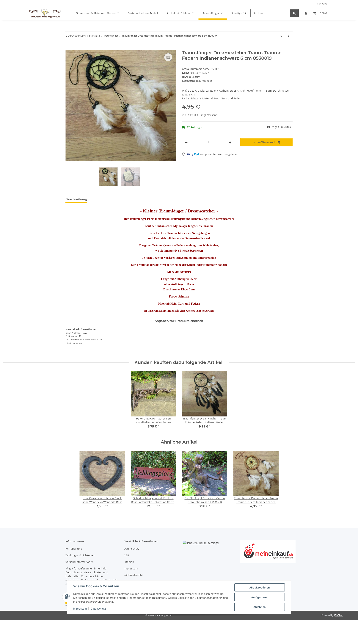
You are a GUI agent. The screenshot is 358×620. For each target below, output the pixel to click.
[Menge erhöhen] (230, 142)
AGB (126, 555)
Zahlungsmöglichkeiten (80, 555)
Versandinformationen (79, 562)
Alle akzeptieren (259, 587)
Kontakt (322, 3)
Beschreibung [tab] (76, 199)
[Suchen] (294, 13)
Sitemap (129, 562)
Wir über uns (73, 548)
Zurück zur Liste (77, 35)
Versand (212, 115)
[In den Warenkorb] (68, 48)
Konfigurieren (259, 597)
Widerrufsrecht (133, 575)
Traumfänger (204, 80)
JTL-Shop (338, 615)
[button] (306, 13)
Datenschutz (98, 608)
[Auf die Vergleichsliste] (168, 57)
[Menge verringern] (186, 142)
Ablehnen (259, 606)
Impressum (80, 608)
